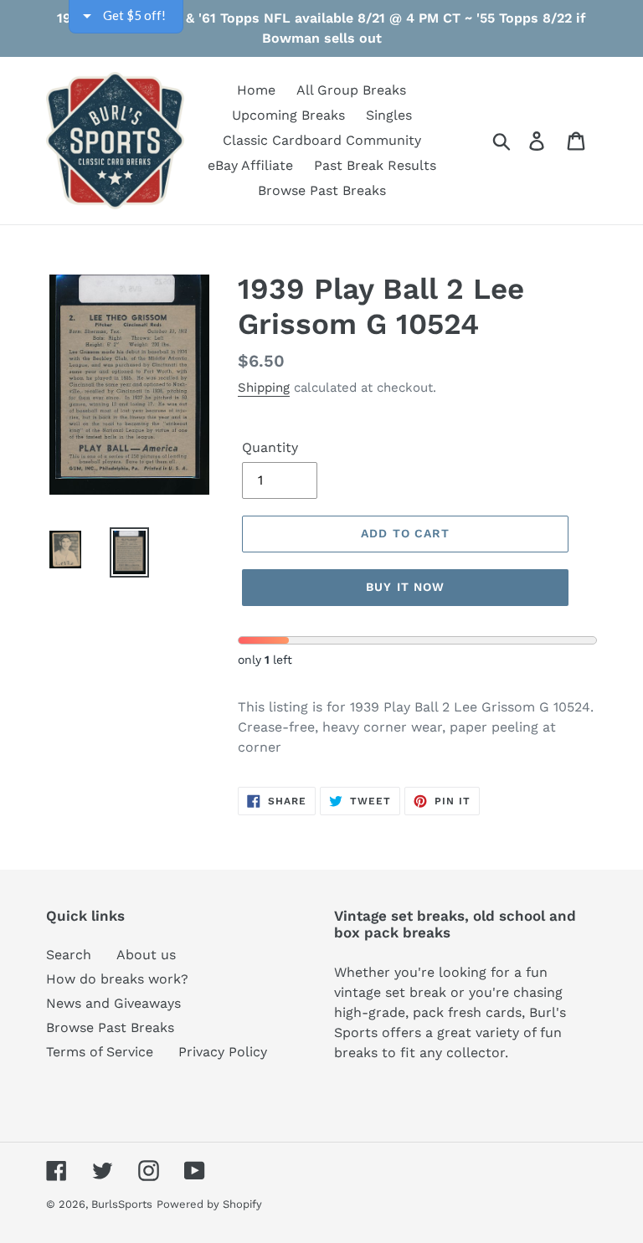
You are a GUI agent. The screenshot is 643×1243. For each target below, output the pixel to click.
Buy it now (405, 586)
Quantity (270, 447)
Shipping (264, 387)
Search (68, 955)
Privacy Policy (222, 1052)
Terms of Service (99, 1052)
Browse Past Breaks (110, 1027)
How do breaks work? (117, 979)
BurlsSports (121, 1204)
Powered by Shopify (209, 1204)
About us (146, 955)
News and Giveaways (113, 1003)
